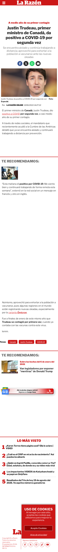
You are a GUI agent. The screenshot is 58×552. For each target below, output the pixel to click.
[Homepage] (29, 2)
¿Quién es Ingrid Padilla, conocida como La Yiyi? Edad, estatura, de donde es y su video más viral (31, 464)
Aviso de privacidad (38, 535)
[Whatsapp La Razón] (32, 63)
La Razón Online (14, 105)
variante (17, 312)
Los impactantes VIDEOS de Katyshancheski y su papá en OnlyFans (30, 472)
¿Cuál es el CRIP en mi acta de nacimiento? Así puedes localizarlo (30, 455)
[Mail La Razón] (38, 63)
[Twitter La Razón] (25, 63)
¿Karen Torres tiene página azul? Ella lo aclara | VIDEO (29, 447)
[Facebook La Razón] (19, 63)
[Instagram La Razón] (36, 544)
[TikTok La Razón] (42, 544)
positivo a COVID (11, 113)
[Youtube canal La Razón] (47, 544)
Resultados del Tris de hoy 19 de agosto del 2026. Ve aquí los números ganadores (28, 481)
